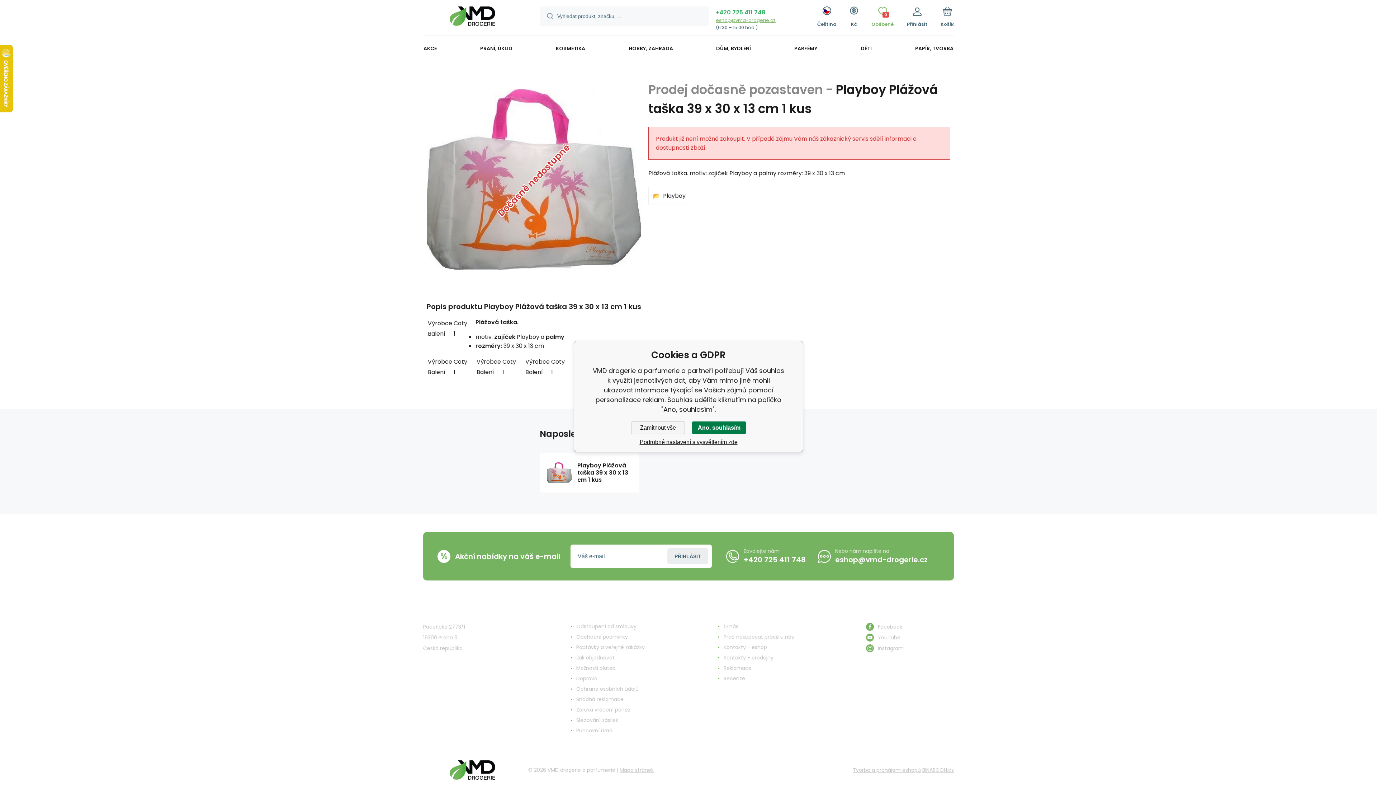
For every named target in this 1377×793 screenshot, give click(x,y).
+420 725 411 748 (740, 12)
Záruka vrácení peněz (603, 709)
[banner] (472, 18)
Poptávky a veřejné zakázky (610, 647)
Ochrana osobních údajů (607, 688)
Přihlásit (688, 556)
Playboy (674, 196)
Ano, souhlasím (719, 428)
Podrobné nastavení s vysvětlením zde (689, 442)
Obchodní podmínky (602, 636)
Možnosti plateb (596, 668)
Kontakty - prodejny (748, 657)
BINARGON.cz (938, 770)
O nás (731, 626)
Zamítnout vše (658, 428)
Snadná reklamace (600, 699)
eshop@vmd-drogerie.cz (746, 20)
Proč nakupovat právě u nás (759, 636)
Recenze (734, 678)
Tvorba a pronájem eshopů (887, 770)
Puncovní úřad (594, 730)
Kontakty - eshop (745, 647)
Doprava (586, 678)
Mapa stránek (637, 770)
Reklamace (738, 668)
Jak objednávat (595, 657)
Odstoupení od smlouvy (606, 626)
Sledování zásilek (597, 720)
